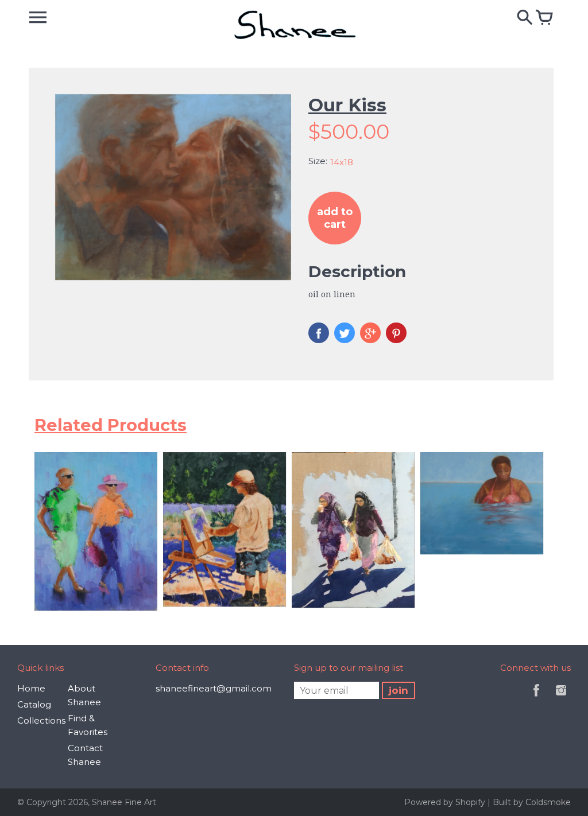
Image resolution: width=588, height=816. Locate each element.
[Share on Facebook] (318, 332)
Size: (317, 161)
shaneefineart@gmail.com (214, 688)
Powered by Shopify (446, 802)
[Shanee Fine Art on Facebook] (536, 698)
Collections (41, 720)
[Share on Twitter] (344, 332)
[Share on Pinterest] (396, 332)
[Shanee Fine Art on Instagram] (561, 698)
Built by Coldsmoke (532, 802)
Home (31, 688)
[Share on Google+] (370, 332)
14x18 (341, 162)
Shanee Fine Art (124, 802)
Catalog (34, 704)
